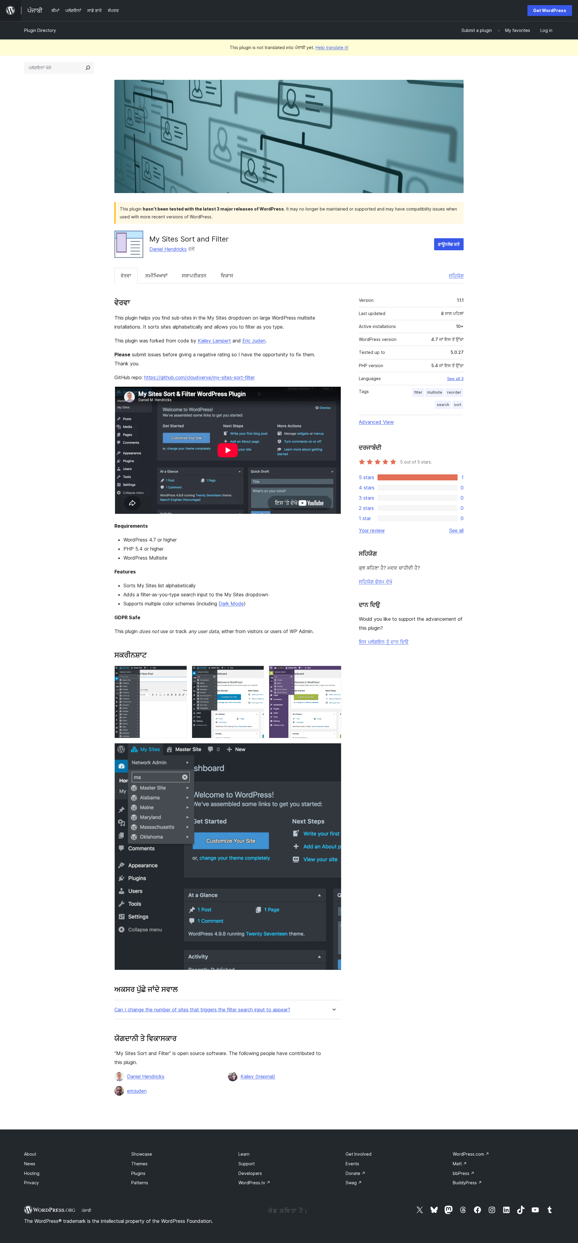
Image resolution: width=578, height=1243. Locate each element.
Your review (372, 530)
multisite (434, 392)
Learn (244, 1154)
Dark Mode (231, 604)
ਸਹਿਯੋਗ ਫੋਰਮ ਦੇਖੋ (375, 582)
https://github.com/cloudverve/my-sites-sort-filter (199, 377)
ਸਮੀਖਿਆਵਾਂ (156, 276)
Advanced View (376, 422)
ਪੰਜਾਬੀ (86, 1210)
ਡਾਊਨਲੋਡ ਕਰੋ (449, 244)
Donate (355, 1173)
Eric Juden (254, 341)
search (443, 404)
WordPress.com (471, 1154)
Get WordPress (549, 10)
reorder (454, 392)
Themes (139, 1163)
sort (457, 404)
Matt (460, 1163)
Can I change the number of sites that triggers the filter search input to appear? (202, 1010)
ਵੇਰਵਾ (126, 276)
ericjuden (137, 1091)
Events (352, 1163)
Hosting (31, 1173)
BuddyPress (467, 1182)
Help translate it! (331, 47)
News (29, 1163)
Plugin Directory (40, 30)
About (30, 1154)
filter (418, 392)
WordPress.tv (254, 1182)
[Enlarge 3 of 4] (333, 674)
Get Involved (358, 1154)
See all (456, 530)
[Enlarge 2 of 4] (256, 674)
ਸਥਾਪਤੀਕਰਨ (194, 276)
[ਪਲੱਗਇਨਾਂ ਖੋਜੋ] (88, 68)
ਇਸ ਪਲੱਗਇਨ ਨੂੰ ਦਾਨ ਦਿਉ (384, 642)
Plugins (138, 1173)
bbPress (463, 1173)
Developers (250, 1173)
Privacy (31, 1182)
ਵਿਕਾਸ (227, 276)
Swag (354, 1182)
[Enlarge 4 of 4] (333, 751)
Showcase (141, 1154)
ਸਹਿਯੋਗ (456, 276)
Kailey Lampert (214, 341)
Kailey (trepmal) (258, 1076)
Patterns (139, 1182)
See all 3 (455, 378)
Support (246, 1163)
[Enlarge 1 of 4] (179, 674)
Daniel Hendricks (168, 249)
